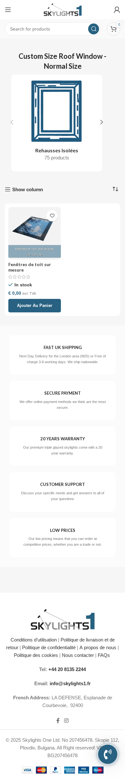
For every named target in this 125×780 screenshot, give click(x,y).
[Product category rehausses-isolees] (56, 122)
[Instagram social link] (66, 721)
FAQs (104, 655)
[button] (11, 122)
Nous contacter (78, 655)
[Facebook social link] (58, 721)
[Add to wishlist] (52, 215)
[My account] (117, 9)
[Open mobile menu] (8, 9)
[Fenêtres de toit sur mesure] (34, 233)
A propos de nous (97, 647)
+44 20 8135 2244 (67, 669)
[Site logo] (63, 9)
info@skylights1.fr (70, 683)
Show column (27, 189)
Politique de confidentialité (49, 647)
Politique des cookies (36, 655)
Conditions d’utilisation (34, 639)
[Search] (93, 28)
